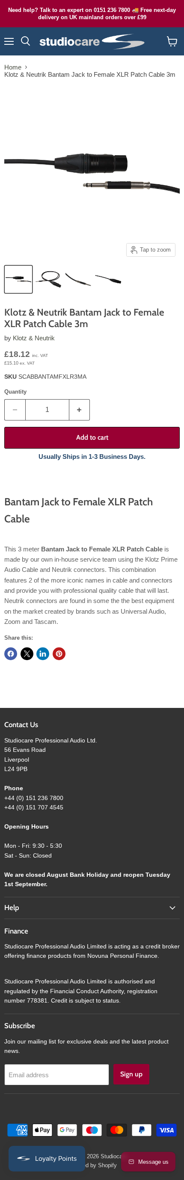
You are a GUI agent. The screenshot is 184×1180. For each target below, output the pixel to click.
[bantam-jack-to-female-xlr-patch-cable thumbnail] (18, 279)
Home (12, 67)
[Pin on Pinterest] (59, 653)
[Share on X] (27, 653)
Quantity (15, 392)
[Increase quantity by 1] (79, 409)
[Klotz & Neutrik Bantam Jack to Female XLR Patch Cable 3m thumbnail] (48, 279)
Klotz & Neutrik (34, 338)
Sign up (131, 1074)
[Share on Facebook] (10, 653)
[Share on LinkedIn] (42, 653)
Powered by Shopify (92, 1165)
